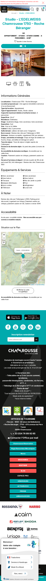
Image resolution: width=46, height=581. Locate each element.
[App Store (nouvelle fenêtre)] (14, 317)
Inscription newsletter (23, 334)
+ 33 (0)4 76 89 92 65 (24, 433)
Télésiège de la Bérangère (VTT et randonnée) (24, 386)
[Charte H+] (6, 411)
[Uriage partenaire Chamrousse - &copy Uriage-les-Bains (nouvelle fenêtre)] (13, 536)
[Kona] (32, 529)
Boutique (23, 465)
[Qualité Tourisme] (39, 411)
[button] (23, 256)
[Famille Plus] (28, 411)
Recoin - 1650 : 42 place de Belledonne (23, 422)
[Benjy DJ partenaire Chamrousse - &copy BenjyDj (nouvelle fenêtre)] (15, 529)
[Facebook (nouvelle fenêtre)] (8, 327)
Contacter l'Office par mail (24, 438)
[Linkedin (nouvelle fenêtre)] (38, 327)
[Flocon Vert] (17, 411)
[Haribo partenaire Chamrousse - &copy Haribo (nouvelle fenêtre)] (35, 506)
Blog (23, 471)
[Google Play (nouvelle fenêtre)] (32, 317)
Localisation (25, 46)
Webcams (37, 9)
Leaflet (32, 284)
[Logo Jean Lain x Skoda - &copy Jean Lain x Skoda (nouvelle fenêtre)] (23, 521)
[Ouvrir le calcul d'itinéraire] (3, 242)
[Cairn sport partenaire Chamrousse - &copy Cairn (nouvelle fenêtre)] (23, 514)
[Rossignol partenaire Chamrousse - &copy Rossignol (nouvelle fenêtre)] (12, 506)
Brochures (23, 460)
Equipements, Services (21, 46)
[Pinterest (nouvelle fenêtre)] (30, 327)
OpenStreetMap (40, 284)
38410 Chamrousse (23, 430)
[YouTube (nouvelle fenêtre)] (15, 327)
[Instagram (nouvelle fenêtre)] (23, 327)
